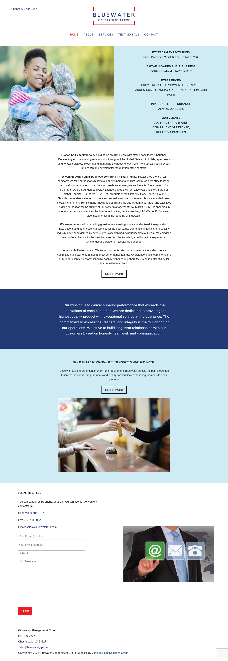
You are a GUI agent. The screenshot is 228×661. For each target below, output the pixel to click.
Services (106, 34)
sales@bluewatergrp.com (41, 527)
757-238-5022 (32, 520)
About (88, 34)
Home (74, 34)
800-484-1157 (35, 513)
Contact (151, 34)
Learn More (114, 273)
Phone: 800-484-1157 (24, 9)
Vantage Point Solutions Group (110, 652)
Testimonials (128, 34)
